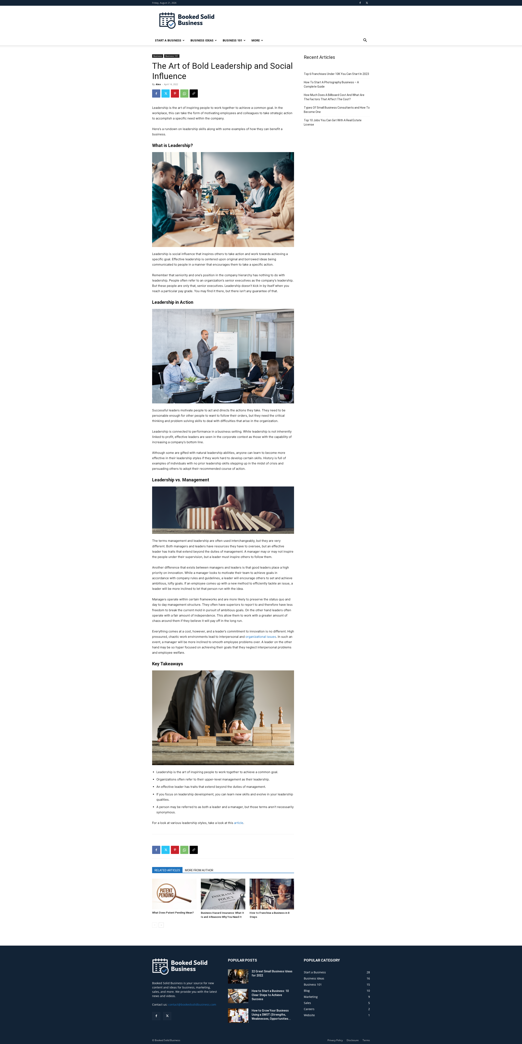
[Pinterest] (175, 93)
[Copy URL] (194, 93)
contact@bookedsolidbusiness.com (192, 1004)
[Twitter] (367, 3)
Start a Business (168, 40)
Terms (366, 1040)
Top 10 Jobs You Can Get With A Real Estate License (333, 122)
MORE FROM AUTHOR (199, 870)
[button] (365, 41)
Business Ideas (201, 40)
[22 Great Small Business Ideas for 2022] (238, 976)
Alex (158, 84)
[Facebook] (360, 3)
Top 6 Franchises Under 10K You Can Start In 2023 (336, 74)
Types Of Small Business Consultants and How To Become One (337, 110)
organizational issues (261, 637)
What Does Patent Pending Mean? (173, 912)
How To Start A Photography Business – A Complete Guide (331, 84)
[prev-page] (154, 925)
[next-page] (161, 925)
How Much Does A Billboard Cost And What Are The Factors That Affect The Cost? (334, 97)
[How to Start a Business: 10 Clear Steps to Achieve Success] (238, 996)
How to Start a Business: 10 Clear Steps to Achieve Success (270, 995)
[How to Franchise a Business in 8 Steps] (272, 894)
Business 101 (232, 40)
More (255, 40)
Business (157, 56)
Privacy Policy (335, 1040)
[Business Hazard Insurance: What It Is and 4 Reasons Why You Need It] (223, 894)
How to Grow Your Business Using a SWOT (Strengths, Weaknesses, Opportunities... (271, 1014)
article (238, 823)
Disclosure (353, 1040)
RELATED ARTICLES (167, 870)
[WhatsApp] (184, 93)
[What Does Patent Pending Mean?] (174, 894)
